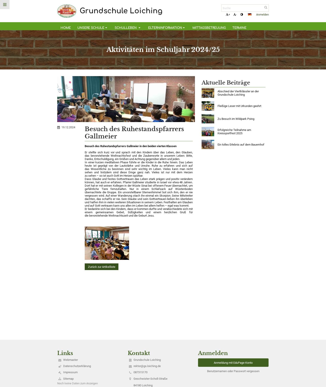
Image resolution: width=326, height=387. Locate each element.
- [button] (236, 14)
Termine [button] (239, 28)
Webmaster (70, 359)
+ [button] (229, 14)
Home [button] (66, 28)
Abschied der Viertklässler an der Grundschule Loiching (238, 93)
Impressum (70, 372)
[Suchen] (265, 7)
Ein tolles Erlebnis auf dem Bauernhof (241, 144)
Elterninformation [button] (165, 28)
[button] (242, 14)
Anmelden (262, 14)
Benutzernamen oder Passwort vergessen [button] (233, 371)
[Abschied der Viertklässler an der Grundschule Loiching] (208, 93)
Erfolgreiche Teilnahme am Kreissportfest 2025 (234, 131)
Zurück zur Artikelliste (101, 267)
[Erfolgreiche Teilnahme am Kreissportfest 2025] (208, 131)
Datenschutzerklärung (77, 366)
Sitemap (68, 378)
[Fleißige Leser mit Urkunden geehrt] (208, 106)
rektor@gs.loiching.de (147, 366)
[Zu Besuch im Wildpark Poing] (208, 119)
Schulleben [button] (126, 28)
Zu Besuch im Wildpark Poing (236, 118)
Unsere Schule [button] (90, 28)
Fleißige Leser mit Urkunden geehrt (239, 106)
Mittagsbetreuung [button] (209, 28)
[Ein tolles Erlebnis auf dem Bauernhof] (208, 144)
